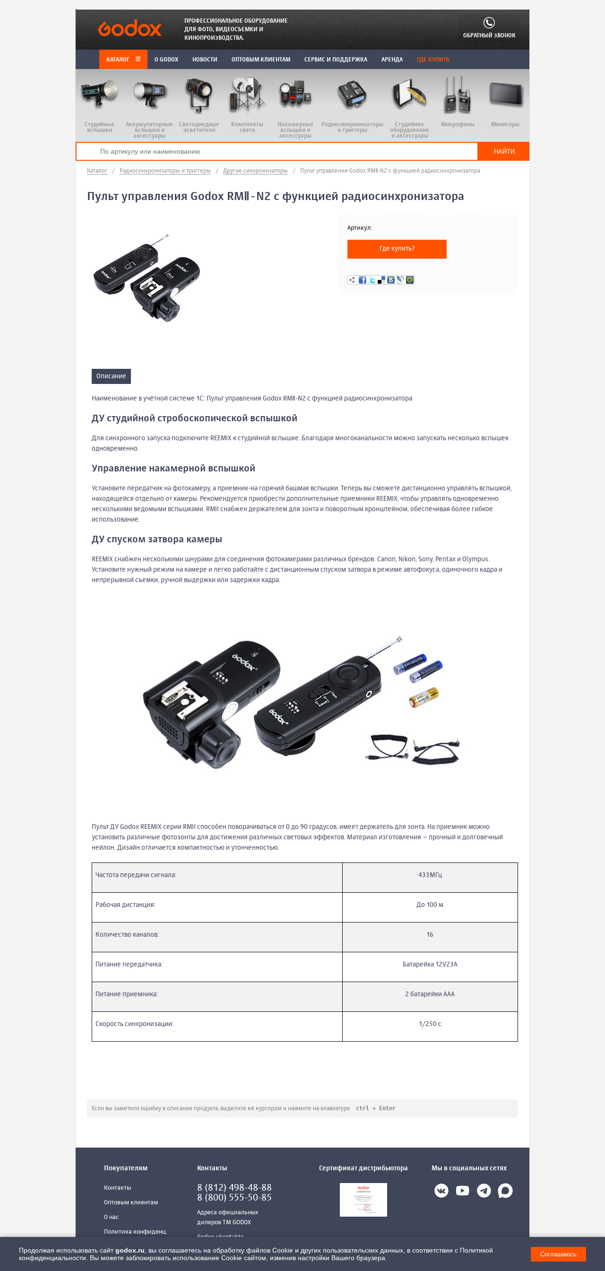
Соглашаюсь (558, 1254)
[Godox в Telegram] (484, 1192)
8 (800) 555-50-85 (234, 1197)
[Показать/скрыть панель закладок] (352, 280)
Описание (111, 376)
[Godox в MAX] (505, 1192)
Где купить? (397, 248)
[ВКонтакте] (391, 280)
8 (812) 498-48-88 (234, 1188)
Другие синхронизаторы (255, 171)
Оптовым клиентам (131, 1203)
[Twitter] (372, 280)
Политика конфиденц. (135, 1232)
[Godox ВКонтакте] (441, 1192)
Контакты (117, 1188)
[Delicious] (381, 280)
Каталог (118, 60)
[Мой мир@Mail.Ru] (410, 280)
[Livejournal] (400, 280)
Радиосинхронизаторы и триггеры (165, 171)
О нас (111, 1217)
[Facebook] (362, 280)
